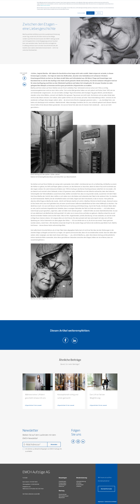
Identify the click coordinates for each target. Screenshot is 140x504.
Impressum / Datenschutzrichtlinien (107, 501)
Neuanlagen (63, 478)
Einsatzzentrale (62, 494)
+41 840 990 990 (35, 484)
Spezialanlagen (62, 484)
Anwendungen (62, 481)
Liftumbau (78, 483)
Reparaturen (62, 497)
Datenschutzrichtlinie (45, 5)
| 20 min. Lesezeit (102, 405)
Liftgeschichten (29, 405)
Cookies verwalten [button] (81, 13)
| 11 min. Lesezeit (37, 405)
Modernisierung (81, 478)
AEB (38, 494)
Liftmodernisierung (81, 481)
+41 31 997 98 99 (33, 482)
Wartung (61, 490)
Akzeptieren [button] (90, 13)
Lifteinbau (78, 486)
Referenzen (61, 486)
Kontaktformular (106, 489)
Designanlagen (62, 483)
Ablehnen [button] (99, 13)
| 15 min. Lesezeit (70, 405)
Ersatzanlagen (80, 484)
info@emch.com (27, 486)
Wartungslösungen (63, 496)
